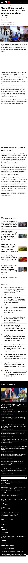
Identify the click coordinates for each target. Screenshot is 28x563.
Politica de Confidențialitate (16, 555)
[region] (14, 560)
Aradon (15, 162)
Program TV (13, 551)
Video (21, 2)
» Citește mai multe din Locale (9, 277)
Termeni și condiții (15, 554)
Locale (14, 5)
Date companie (6, 554)
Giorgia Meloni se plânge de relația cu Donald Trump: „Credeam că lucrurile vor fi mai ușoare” (14, 406)
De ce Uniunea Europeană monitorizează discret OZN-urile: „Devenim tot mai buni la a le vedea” (14, 412)
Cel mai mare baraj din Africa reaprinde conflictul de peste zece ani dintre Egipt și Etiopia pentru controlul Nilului (13, 419)
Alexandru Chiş (21, 193)
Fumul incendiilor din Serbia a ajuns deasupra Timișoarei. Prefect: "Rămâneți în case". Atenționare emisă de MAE (9, 224)
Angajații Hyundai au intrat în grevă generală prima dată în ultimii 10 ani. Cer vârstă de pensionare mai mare (14, 364)
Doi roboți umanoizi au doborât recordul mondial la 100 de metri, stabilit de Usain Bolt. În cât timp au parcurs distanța (14, 448)
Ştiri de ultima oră (5, 551)
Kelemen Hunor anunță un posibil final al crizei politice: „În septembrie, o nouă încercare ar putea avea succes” (15, 356)
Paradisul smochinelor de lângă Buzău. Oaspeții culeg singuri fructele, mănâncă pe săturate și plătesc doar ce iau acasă (15, 347)
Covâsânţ (13, 193)
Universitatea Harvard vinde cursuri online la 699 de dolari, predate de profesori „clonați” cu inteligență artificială (13, 433)
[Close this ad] (27, 555)
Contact (22, 551)
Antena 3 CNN (3, 5)
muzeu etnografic (6, 195)
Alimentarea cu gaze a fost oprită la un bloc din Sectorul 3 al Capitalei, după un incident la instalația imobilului (9, 269)
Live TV (25, 2)
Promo (18, 551)
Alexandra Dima (4, 17)
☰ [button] (2, 2)
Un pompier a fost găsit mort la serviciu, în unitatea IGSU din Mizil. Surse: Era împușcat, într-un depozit (9, 258)
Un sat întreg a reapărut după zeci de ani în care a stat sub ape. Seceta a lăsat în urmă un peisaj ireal (15, 318)
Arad (8, 193)
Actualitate (10, 5)
